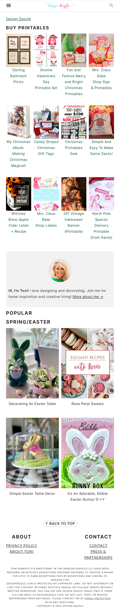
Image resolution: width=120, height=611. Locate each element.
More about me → (88, 297)
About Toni (22, 551)
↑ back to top (60, 524)
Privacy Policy (21, 546)
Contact (98, 546)
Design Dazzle (18, 19)
